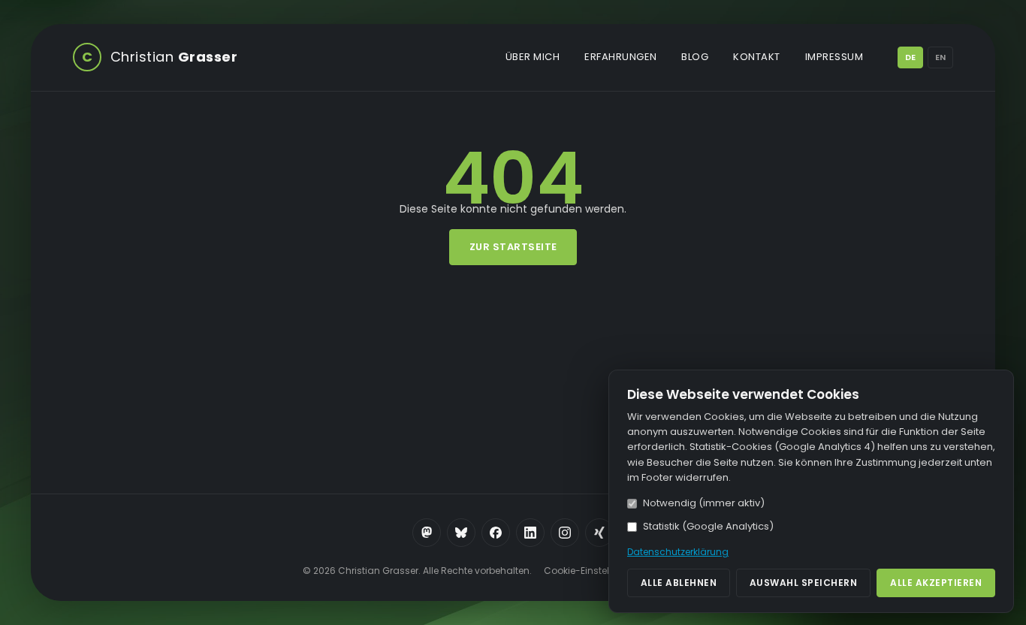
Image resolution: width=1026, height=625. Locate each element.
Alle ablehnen (679, 582)
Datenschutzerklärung (678, 551)
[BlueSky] (461, 532)
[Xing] (599, 532)
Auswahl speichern (804, 582)
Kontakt (756, 57)
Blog (694, 57)
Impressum (834, 57)
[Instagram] (565, 532)
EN (940, 57)
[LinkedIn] (530, 532)
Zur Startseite (513, 247)
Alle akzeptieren (936, 582)
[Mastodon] (426, 532)
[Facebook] (495, 532)
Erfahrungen (620, 57)
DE (910, 57)
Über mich (532, 57)
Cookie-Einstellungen (592, 570)
